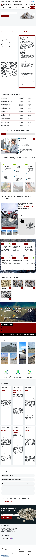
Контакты (29, 7)
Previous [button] (2, 14)
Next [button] (34, 14)
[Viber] (31, 1)
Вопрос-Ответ (16, 1)
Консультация (32, 7)
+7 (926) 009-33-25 (30, 4)
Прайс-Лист (10, 7)
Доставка (5, 1)
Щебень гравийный (21, 549)
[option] (27, 14)
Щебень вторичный (21, 551)
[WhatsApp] (29, 1)
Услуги (16, 7)
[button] (16, 237)
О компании (2, 1)
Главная (3, 7)
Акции (13, 1)
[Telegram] (33, 1)
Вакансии (20, 1)
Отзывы (23, 7)
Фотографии (9, 1)
